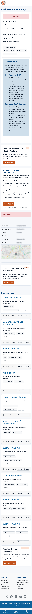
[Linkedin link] (25, 597)
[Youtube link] (21, 597)
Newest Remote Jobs (23, 580)
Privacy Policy (5, 586)
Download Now (9, 163)
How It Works (21, 584)
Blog (18, 586)
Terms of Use (5, 588)
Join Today (8, 204)
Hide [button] (20, 315)
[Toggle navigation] (28, 3)
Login (18, 591)
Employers (20, 588)
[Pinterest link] (16, 597)
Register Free (8, 282)
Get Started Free (9, 563)
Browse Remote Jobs (7, 591)
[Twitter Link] (7, 597)
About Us (4, 580)
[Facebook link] (11, 597)
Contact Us (4, 582)
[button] (26, 315)
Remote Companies (23, 582)
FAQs (2, 584)
